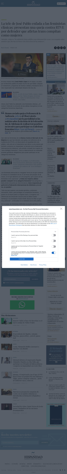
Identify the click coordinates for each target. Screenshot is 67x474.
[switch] (54, 235)
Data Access (33, 265)
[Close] (61, 209)
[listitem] (33, 231)
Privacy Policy (42, 265)
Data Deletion (24, 265)
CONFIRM (22, 259)
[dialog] (33, 237)
